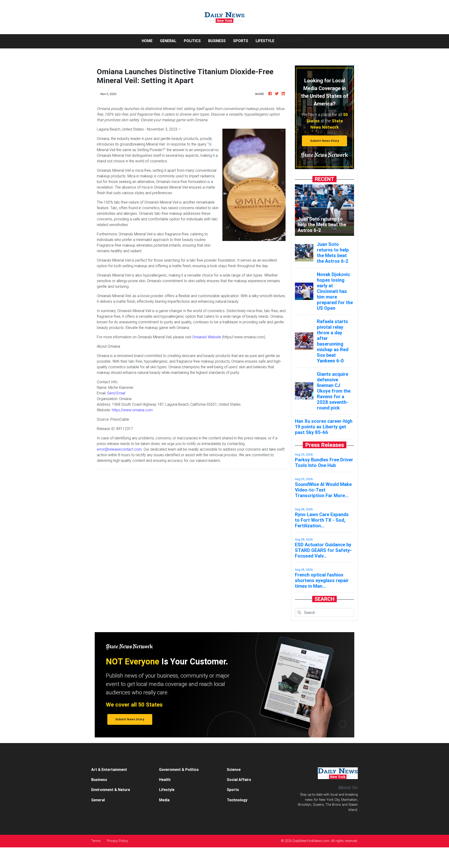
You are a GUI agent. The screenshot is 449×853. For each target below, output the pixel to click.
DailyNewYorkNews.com (311, 841)
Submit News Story (324, 141)
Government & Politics (179, 769)
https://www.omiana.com (132, 410)
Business (217, 40)
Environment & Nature (110, 789)
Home (149, 40)
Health (164, 779)
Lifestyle (265, 40)
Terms (96, 841)
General (168, 40)
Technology (237, 800)
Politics (192, 40)
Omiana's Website (206, 337)
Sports (240, 40)
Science (234, 769)
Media (164, 800)
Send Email (116, 393)
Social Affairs (239, 779)
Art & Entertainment (109, 769)
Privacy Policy (117, 841)
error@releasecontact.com (119, 449)
